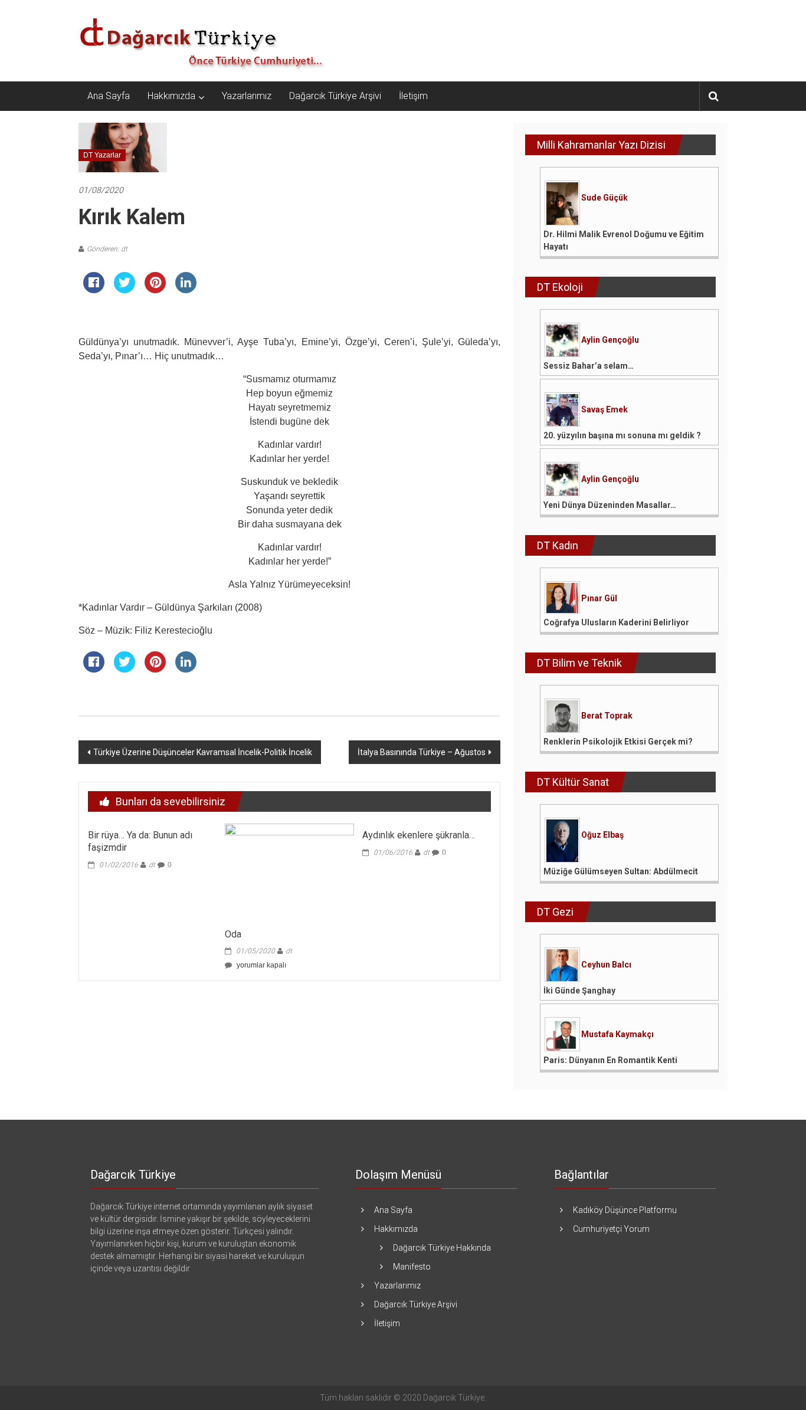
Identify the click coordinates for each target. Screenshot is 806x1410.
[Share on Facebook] (93, 289)
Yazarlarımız (246, 95)
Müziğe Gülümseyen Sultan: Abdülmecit (620, 871)
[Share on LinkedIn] (185, 289)
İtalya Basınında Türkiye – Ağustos (422, 752)
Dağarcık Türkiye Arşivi (335, 95)
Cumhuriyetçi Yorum (611, 1229)
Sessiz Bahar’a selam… (588, 365)
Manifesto (412, 1266)
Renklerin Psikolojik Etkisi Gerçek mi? (618, 741)
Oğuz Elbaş (602, 835)
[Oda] (289, 872)
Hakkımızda (171, 95)
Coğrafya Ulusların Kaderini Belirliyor (616, 622)
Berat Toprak (607, 715)
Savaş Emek (604, 409)
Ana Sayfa (108, 95)
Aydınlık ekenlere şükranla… (418, 835)
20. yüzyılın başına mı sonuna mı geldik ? (622, 435)
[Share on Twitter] (124, 289)
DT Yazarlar (102, 155)
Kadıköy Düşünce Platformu (625, 1210)
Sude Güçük (604, 197)
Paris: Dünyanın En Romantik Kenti (610, 1060)
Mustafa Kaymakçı (617, 1034)
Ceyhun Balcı (606, 964)
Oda (233, 934)
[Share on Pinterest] (155, 289)
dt (152, 865)
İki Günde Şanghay (579, 990)
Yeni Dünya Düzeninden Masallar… (609, 505)
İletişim (413, 95)
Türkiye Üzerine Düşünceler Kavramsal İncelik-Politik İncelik (202, 752)
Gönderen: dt (107, 249)
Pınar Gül (599, 598)
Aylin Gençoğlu (610, 340)
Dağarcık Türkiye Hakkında (442, 1247)
